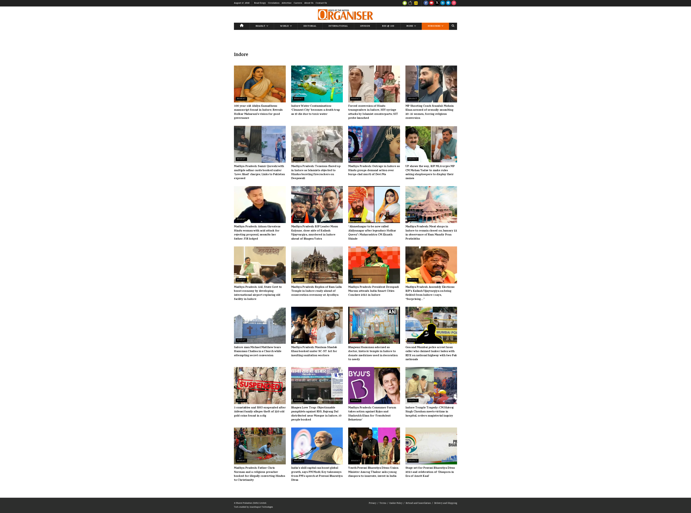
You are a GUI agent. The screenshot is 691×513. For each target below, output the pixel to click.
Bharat (260, 26)
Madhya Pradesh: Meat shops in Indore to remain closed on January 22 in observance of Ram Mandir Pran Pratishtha (431, 232)
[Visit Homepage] (345, 14)
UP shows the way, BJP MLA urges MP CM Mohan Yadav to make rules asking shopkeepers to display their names (430, 172)
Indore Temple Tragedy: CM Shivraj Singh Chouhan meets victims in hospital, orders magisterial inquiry (429, 412)
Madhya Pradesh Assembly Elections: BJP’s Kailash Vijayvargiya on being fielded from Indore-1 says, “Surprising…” (430, 293)
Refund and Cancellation (418, 503)
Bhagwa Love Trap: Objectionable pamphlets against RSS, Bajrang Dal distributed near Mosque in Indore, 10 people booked (316, 414)
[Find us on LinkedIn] (442, 3)
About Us (308, 3)
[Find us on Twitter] (437, 3)
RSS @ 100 (388, 26)
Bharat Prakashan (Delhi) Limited (251, 503)
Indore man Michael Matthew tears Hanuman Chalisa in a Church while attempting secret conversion (257, 351)
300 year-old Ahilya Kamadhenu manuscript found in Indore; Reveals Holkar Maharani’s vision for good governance (258, 112)
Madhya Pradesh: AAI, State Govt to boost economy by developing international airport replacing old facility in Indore (258, 293)
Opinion (365, 26)
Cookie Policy (395, 503)
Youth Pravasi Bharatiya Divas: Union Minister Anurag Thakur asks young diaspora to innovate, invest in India (373, 472)
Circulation (273, 3)
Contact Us (321, 3)
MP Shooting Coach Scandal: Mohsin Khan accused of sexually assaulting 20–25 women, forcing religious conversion (429, 112)
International (338, 26)
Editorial (310, 26)
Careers (298, 3)
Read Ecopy (260, 3)
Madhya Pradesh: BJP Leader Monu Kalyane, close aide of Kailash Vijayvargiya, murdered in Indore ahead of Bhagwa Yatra (314, 232)
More (410, 26)
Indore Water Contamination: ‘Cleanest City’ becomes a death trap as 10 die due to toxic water (315, 110)
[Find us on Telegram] (448, 3)
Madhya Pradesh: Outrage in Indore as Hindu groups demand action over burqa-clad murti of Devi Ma (374, 170)
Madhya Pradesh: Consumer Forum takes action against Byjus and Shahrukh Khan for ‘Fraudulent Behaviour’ (372, 414)
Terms (383, 503)
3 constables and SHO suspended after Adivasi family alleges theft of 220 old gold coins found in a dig (260, 412)
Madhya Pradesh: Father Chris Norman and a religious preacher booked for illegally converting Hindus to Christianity (259, 474)
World (284, 26)
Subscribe (434, 26)
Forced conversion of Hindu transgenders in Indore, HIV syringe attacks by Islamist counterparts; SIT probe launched (373, 112)
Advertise (287, 3)
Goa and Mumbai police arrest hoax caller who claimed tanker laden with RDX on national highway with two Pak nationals (431, 353)
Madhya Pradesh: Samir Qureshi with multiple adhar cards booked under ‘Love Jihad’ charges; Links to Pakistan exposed (259, 172)
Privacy (372, 503)
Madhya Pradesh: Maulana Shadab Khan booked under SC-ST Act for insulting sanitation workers (314, 351)
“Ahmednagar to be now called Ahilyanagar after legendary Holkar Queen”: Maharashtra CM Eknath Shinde (372, 232)
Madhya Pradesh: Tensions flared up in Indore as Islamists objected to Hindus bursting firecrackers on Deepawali (316, 172)
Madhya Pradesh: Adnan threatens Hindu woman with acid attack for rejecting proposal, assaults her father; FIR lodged (257, 232)
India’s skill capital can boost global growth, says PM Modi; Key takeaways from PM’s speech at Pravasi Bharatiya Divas (317, 474)
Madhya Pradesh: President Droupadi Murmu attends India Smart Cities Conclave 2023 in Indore (373, 291)
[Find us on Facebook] (426, 3)
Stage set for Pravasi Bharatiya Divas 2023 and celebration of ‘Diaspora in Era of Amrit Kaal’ (430, 472)
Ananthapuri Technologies (261, 507)
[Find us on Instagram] (453, 3)
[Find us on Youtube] (431, 3)
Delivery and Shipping (445, 503)
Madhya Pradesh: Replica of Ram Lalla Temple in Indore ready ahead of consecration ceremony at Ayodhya (316, 291)
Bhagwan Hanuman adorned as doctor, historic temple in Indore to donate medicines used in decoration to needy (373, 353)
